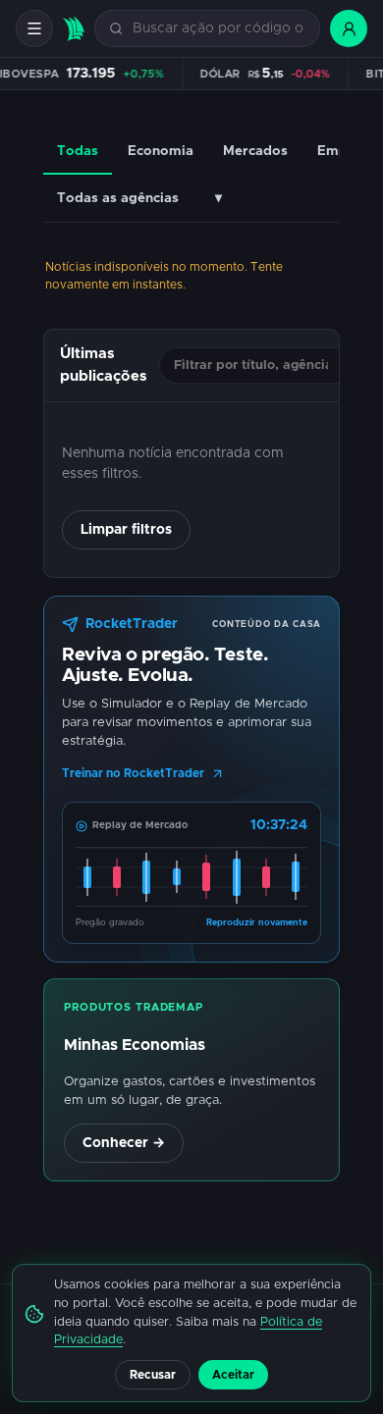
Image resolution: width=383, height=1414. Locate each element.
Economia (160, 151)
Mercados (255, 151)
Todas (77, 151)
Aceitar (233, 1375)
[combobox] (218, 29)
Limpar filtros (126, 530)
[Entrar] (348, 28)
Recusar (153, 1375)
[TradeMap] (73, 29)
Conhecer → (123, 1143)
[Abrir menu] (34, 28)
